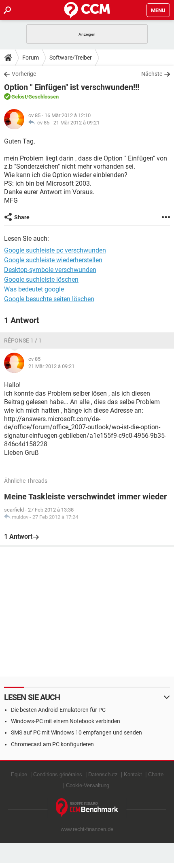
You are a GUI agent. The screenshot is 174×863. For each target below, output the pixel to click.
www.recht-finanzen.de (87, 829)
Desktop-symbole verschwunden (50, 270)
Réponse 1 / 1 (23, 340)
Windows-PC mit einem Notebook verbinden (65, 721)
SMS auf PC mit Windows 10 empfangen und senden (76, 732)
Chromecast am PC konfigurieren (52, 744)
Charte (155, 774)
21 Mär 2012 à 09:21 (76, 123)
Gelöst (18, 97)
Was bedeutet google (34, 289)
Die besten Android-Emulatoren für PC (58, 710)
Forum (30, 57)
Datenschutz (103, 774)
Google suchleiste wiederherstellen (53, 260)
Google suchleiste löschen (41, 279)
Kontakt (133, 774)
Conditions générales (57, 774)
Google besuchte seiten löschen (49, 299)
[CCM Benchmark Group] (87, 808)
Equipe (19, 774)
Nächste (151, 74)
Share (22, 217)
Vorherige (24, 74)
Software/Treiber (70, 57)
